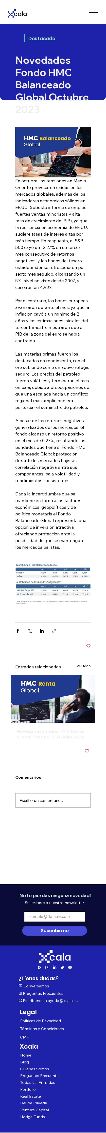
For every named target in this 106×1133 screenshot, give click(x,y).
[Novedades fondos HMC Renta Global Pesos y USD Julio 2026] (53, 699)
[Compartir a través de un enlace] (54, 630)
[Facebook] (39, 967)
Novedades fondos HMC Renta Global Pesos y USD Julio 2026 (50, 734)
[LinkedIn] (55, 967)
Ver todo (84, 666)
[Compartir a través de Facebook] (17, 630)
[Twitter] (62, 967)
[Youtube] (70, 967)
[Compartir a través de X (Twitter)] (29, 630)
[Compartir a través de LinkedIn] (41, 630)
